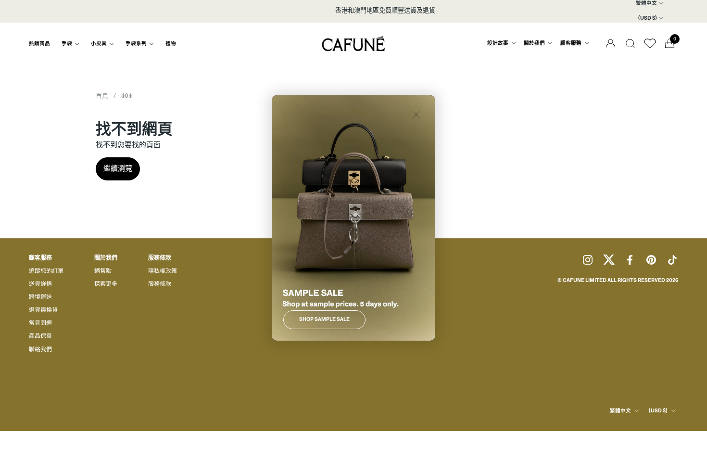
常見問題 (40, 323)
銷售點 (103, 271)
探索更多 (105, 284)
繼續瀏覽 (117, 168)
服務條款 (159, 284)
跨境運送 (40, 297)
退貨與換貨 (43, 310)
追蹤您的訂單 (46, 271)
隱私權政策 (162, 271)
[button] (630, 44)
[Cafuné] (354, 43)
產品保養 (40, 336)
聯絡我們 (40, 350)
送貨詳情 (40, 284)
